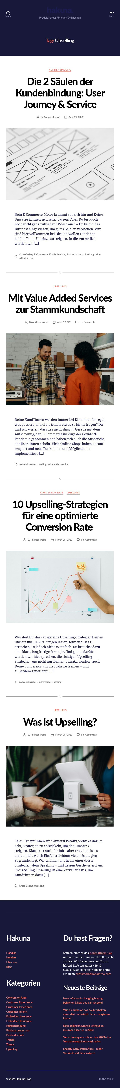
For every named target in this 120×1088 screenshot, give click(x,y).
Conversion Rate (51, 493)
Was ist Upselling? (60, 722)
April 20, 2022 (75, 117)
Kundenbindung (60, 70)
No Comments (87, 322)
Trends (10, 1040)
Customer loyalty (16, 1011)
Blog (9, 967)
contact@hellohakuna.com (93, 974)
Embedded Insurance (19, 1021)
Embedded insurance (19, 1016)
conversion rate (27, 464)
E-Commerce (41, 254)
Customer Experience (19, 1002)
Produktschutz (75, 254)
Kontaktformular (100, 953)
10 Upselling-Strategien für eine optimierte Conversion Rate (60, 516)
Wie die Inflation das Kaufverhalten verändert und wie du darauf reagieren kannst (86, 1014)
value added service (58, 464)
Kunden (11, 957)
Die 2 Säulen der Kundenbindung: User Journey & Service (60, 93)
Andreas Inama (52, 117)
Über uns (11, 962)
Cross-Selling (26, 254)
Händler (11, 953)
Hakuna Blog (23, 1079)
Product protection (17, 1030)
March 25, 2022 (63, 540)
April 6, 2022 (64, 322)
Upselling (89, 254)
